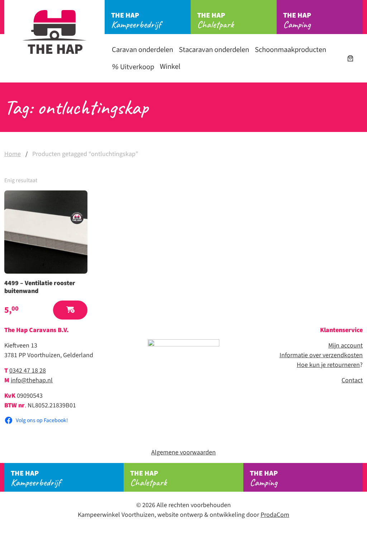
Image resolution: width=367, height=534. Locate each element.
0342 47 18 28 (27, 370)
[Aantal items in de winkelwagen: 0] (350, 58)
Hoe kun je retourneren (328, 364)
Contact (352, 380)
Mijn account (345, 345)
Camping (297, 20)
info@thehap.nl (32, 380)
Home (12, 154)
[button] (70, 310)
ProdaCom (275, 514)
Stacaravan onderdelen (214, 49)
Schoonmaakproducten (290, 49)
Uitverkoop (136, 67)
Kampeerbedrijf (136, 20)
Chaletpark (215, 20)
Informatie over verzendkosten (321, 355)
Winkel (170, 66)
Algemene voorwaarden (183, 452)
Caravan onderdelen (142, 49)
